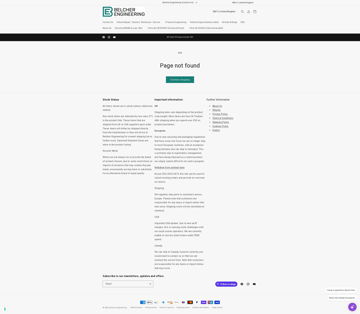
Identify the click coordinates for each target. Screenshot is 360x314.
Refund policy (136, 307)
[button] (139, 22)
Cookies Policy (220, 126)
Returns (216, 110)
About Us (217, 106)
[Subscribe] (150, 284)
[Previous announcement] (150, 37)
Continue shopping (180, 79)
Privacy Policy (220, 114)
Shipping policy (183, 307)
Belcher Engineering (118, 308)
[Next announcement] (210, 37)
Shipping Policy (220, 122)
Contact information (200, 307)
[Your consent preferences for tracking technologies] (5, 309)
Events (216, 130)
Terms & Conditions (222, 118)
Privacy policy (151, 307)
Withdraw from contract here (169, 167)
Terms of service (166, 307)
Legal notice (217, 307)
